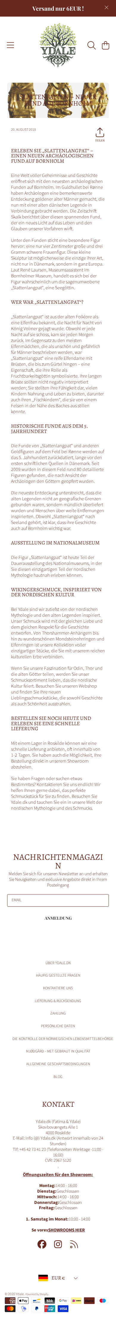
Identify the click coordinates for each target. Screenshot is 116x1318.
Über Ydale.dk (58, 963)
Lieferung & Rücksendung (58, 1001)
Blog (58, 1076)
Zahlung (58, 1013)
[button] (10, 45)
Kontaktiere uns (58, 988)
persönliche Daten (58, 1026)
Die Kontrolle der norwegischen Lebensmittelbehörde (62, 1038)
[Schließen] (106, 7)
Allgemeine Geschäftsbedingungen (58, 1064)
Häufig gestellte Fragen (58, 975)
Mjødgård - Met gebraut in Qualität (58, 1051)
